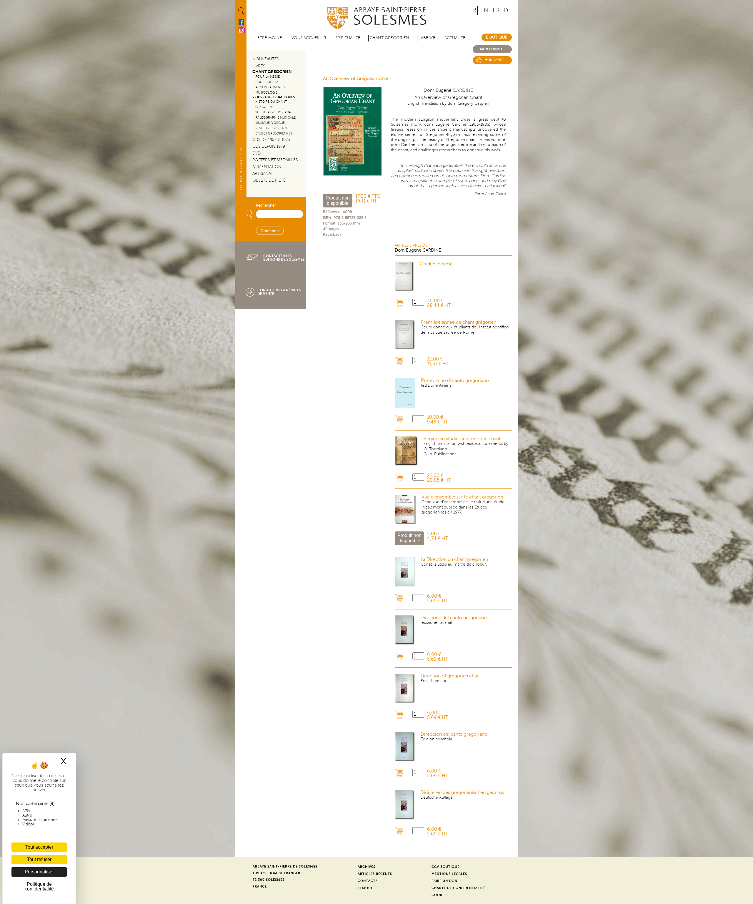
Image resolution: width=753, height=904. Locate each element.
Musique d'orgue (270, 123)
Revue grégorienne (272, 128)
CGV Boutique (445, 867)
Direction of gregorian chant (451, 676)
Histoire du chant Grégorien (271, 104)
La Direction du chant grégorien (454, 559)
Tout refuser (39, 859)
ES (496, 10)
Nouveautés (265, 59)
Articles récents (375, 874)
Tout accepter (39, 847)
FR (472, 10)
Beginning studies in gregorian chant (462, 438)
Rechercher (266, 205)
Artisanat (262, 173)
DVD (256, 153)
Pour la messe (267, 77)
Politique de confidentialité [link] (39, 886)
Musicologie (266, 92)
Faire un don (444, 881)
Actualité (454, 38)
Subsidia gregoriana (273, 112)
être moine (269, 38)
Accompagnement (270, 87)
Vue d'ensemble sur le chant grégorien (462, 497)
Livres (258, 66)
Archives (366, 867)
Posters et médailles (275, 160)
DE (508, 10)
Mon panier (494, 60)
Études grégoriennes (273, 133)
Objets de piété (269, 180)
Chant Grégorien (272, 71)
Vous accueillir (308, 38)
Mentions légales (449, 874)
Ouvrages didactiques (275, 97)
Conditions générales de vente (279, 292)
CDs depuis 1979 (268, 146)
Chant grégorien (389, 38)
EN (484, 10)
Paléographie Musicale (275, 117)
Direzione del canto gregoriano (453, 617)
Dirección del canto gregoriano (454, 734)
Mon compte (491, 49)
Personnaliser (39, 871)
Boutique (496, 37)
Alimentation (266, 166)
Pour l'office (267, 82)
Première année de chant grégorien (458, 322)
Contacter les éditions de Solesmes (284, 258)
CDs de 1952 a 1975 (271, 139)
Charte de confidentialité (458, 888)
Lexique (365, 888)
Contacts (368, 881)
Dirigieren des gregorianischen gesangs (462, 792)
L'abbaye (427, 38)
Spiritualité (347, 38)
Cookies (440, 895)
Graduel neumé (436, 264)
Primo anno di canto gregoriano (455, 380)
